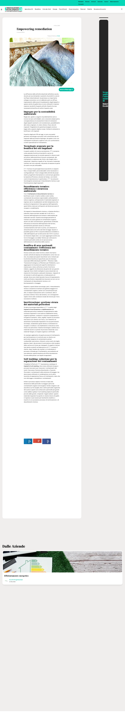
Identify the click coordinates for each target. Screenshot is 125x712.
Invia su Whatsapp (65, 89)
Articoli (93, 1)
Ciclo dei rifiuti (47, 9)
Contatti (81, 4)
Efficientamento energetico (16, 576)
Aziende (100, 1)
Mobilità (89, 9)
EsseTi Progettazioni (16, 580)
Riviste (87, 1)
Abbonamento (114, 1)
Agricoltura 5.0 (29, 9)
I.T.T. (23, 32)
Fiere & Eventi (63, 9)
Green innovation (74, 9)
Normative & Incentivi (100, 9)
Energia (55, 9)
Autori (106, 1)
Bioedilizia (38, 9)
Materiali (83, 9)
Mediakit (81, 1)
